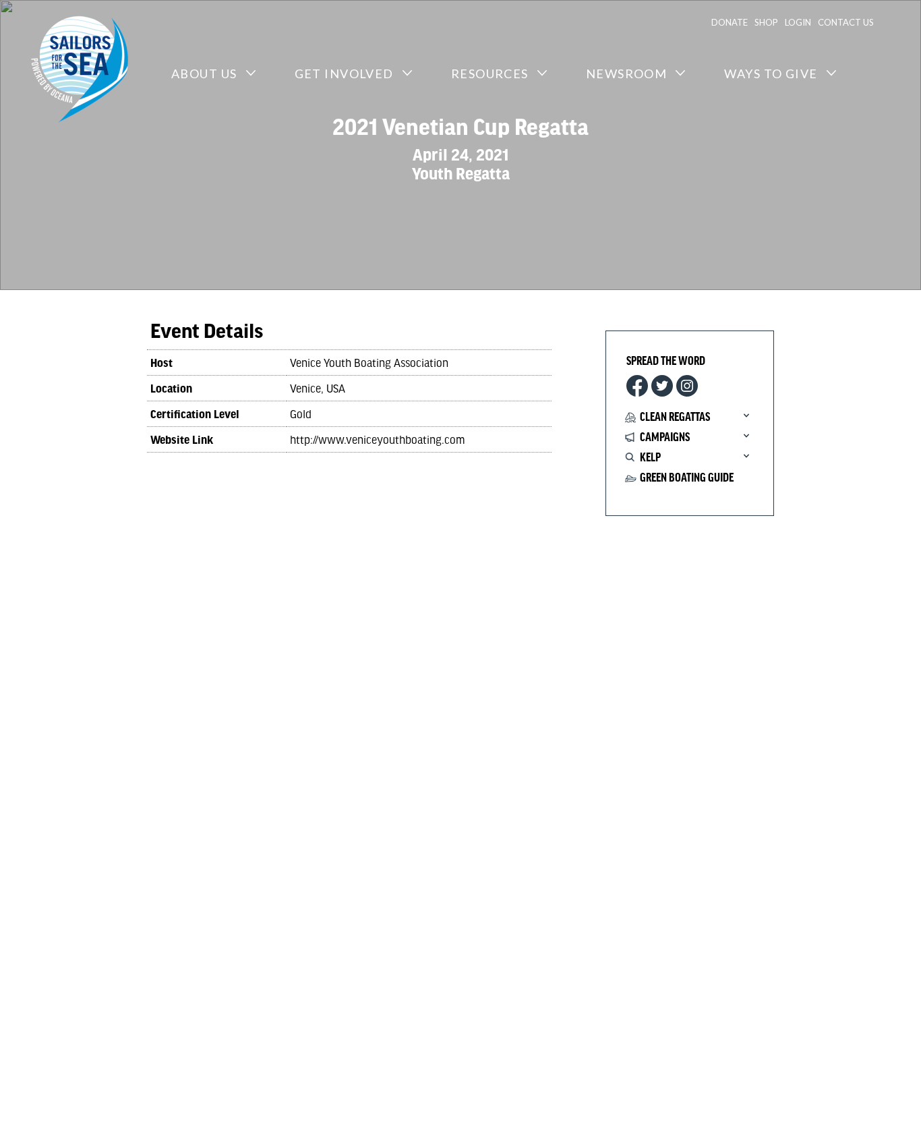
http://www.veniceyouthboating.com (377, 439)
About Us (204, 73)
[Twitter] (662, 386)
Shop (766, 22)
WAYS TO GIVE (770, 73)
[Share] (687, 386)
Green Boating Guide (687, 478)
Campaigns (665, 437)
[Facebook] (637, 386)
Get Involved (344, 73)
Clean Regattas (675, 417)
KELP (650, 458)
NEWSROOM (626, 73)
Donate (729, 22)
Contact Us (846, 22)
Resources (490, 73)
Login (798, 22)
